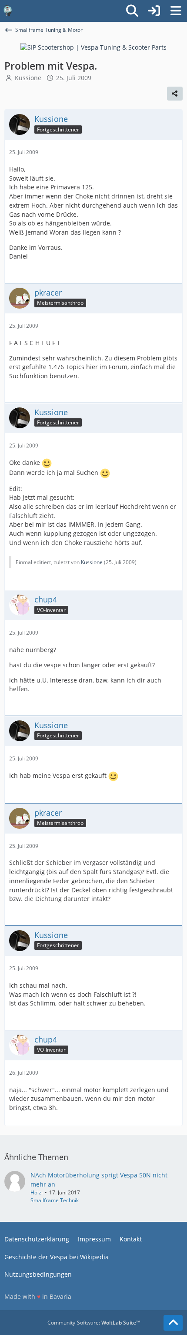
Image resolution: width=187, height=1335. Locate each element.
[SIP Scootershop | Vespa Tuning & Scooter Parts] (93, 47)
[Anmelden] (154, 11)
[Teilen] (175, 94)
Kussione (28, 78)
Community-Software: (93, 1322)
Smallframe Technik (54, 1200)
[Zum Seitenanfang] (173, 1323)
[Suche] (132, 11)
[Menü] (175, 11)
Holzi (36, 1192)
